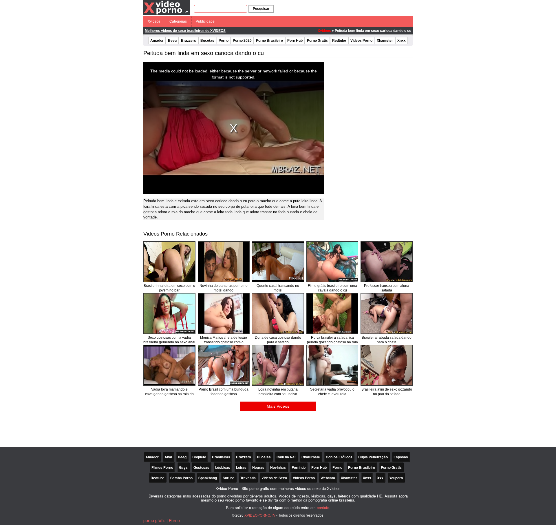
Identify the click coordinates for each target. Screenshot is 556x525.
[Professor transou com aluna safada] (386, 262)
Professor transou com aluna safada (386, 288)
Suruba (229, 477)
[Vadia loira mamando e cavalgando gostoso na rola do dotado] (169, 365)
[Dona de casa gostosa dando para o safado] (278, 313)
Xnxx (401, 41)
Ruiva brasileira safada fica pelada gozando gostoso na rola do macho (332, 342)
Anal (168, 457)
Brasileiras (221, 457)
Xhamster (385, 41)
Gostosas (201, 467)
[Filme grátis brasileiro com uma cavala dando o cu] (332, 262)
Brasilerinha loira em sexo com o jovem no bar (169, 288)
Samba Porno (181, 477)
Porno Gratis (317, 41)
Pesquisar (261, 9)
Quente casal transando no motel (278, 288)
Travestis (248, 477)
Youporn (396, 477)
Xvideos (154, 21)
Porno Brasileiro (269, 41)
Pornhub (299, 467)
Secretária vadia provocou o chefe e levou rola (332, 391)
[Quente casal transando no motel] (278, 262)
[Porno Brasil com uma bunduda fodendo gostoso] (224, 365)
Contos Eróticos (339, 457)
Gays (183, 467)
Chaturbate (310, 457)
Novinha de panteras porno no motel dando (224, 288)
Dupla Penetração (373, 457)
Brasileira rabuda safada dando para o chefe (386, 340)
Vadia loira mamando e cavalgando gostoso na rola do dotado (169, 394)
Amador (157, 41)
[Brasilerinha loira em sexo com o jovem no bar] (169, 262)
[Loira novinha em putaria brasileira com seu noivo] (278, 365)
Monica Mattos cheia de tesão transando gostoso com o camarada (223, 342)
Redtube (339, 41)
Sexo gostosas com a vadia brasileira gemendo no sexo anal (169, 340)
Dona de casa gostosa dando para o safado (278, 340)
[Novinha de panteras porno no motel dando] (224, 262)
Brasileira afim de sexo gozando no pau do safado (386, 391)
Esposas (401, 457)
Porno (223, 41)
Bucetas (207, 41)
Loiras (241, 467)
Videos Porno (361, 41)
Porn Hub (295, 41)
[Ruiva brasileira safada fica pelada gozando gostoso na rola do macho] (332, 313)
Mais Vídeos (278, 406)
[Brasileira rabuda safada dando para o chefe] (386, 313)
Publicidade (205, 21)
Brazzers (188, 41)
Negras (258, 467)
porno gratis (154, 520)
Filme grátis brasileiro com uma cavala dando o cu (332, 288)
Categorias (178, 21)
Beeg (172, 41)
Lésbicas (222, 467)
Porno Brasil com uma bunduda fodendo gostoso (223, 391)
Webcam (328, 477)
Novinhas (278, 467)
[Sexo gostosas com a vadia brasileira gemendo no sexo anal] (169, 313)
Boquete (199, 457)
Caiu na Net (286, 457)
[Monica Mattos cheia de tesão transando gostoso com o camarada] (224, 313)
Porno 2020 (242, 41)
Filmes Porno (162, 467)
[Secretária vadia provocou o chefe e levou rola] (332, 365)
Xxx (380, 477)
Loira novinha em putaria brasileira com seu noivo (278, 391)
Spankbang (207, 477)
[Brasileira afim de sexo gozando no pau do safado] (386, 365)
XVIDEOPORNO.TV (259, 515)
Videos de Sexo (274, 477)
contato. (323, 507)
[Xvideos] (166, 7)
